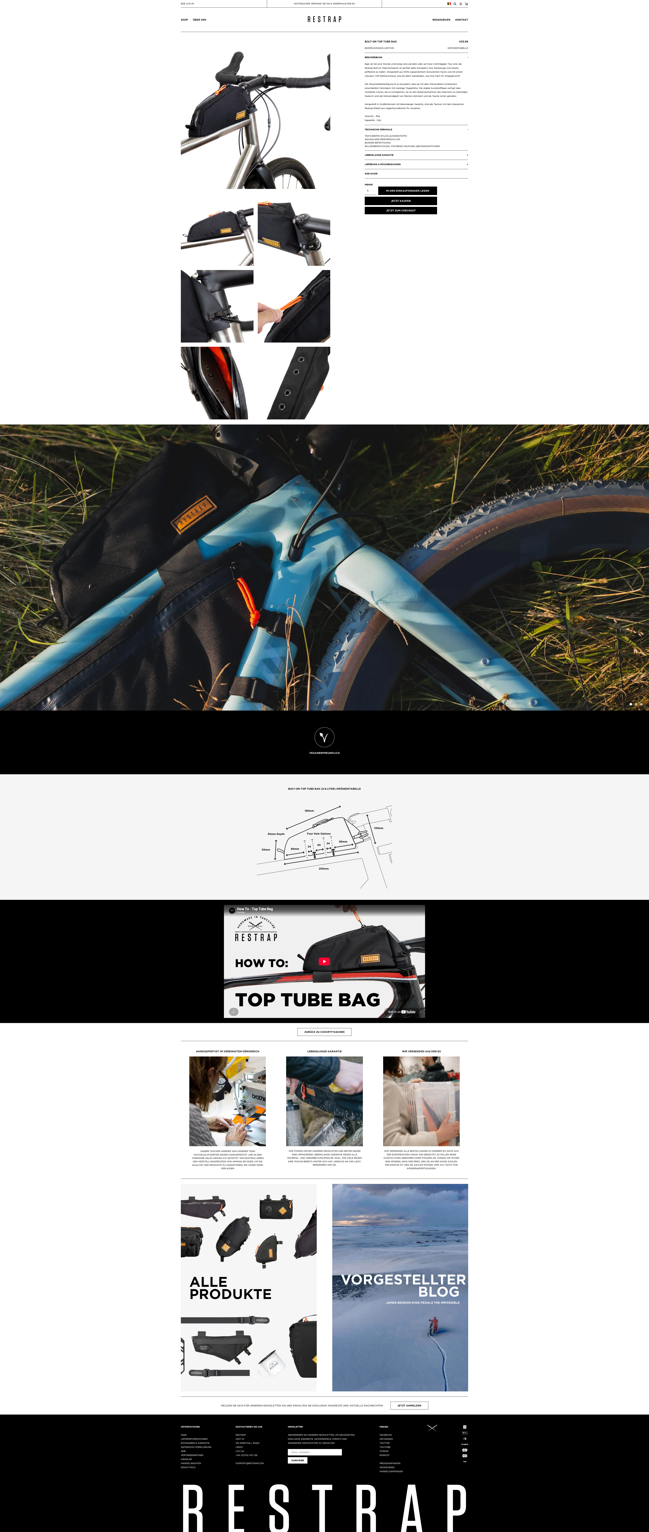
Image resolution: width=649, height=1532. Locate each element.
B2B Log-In (187, 3)
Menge (369, 184)
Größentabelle (458, 48)
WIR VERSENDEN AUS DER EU (421, 1051)
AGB (183, 1451)
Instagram (386, 1439)
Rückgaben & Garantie (195, 1443)
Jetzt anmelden (409, 1405)
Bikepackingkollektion (379, 48)
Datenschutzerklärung (196, 1447)
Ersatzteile (188, 1467)
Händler (186, 1459)
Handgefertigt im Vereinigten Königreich (227, 1051)
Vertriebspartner (192, 1455)
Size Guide (371, 173)
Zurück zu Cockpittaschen (324, 1031)
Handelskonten (191, 1463)
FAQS (184, 1434)
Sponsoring (387, 1467)
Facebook (386, 1434)
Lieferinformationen (194, 1439)
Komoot (385, 1455)
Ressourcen (441, 19)
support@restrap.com (250, 1463)
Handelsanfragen (391, 1471)
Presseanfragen (390, 1463)
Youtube (385, 1447)
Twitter (385, 1443)
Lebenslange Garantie (324, 1051)
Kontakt (461, 19)
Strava (384, 1451)
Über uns (199, 19)
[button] (643, 567)
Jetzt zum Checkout (401, 210)
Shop (184, 19)
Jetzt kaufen (401, 200)
